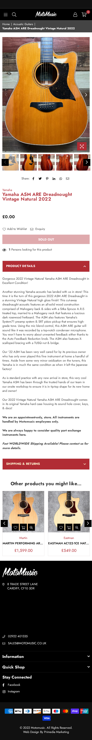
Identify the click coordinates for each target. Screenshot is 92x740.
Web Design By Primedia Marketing (46, 732)
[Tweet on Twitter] (40, 178)
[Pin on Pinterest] (47, 178)
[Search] (14, 14)
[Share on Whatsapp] (61, 178)
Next (86, 95)
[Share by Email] (68, 178)
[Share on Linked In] (54, 178)
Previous (5, 95)
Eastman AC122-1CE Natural (69, 543)
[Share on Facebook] (33, 178)
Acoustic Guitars (23, 24)
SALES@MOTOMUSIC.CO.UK (27, 643)
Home (6, 24)
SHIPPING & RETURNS (23, 464)
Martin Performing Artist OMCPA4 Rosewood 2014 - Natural (23, 543)
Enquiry (39, 229)
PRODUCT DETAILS (20, 266)
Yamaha (7, 190)
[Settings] (75, 14)
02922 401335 (18, 636)
